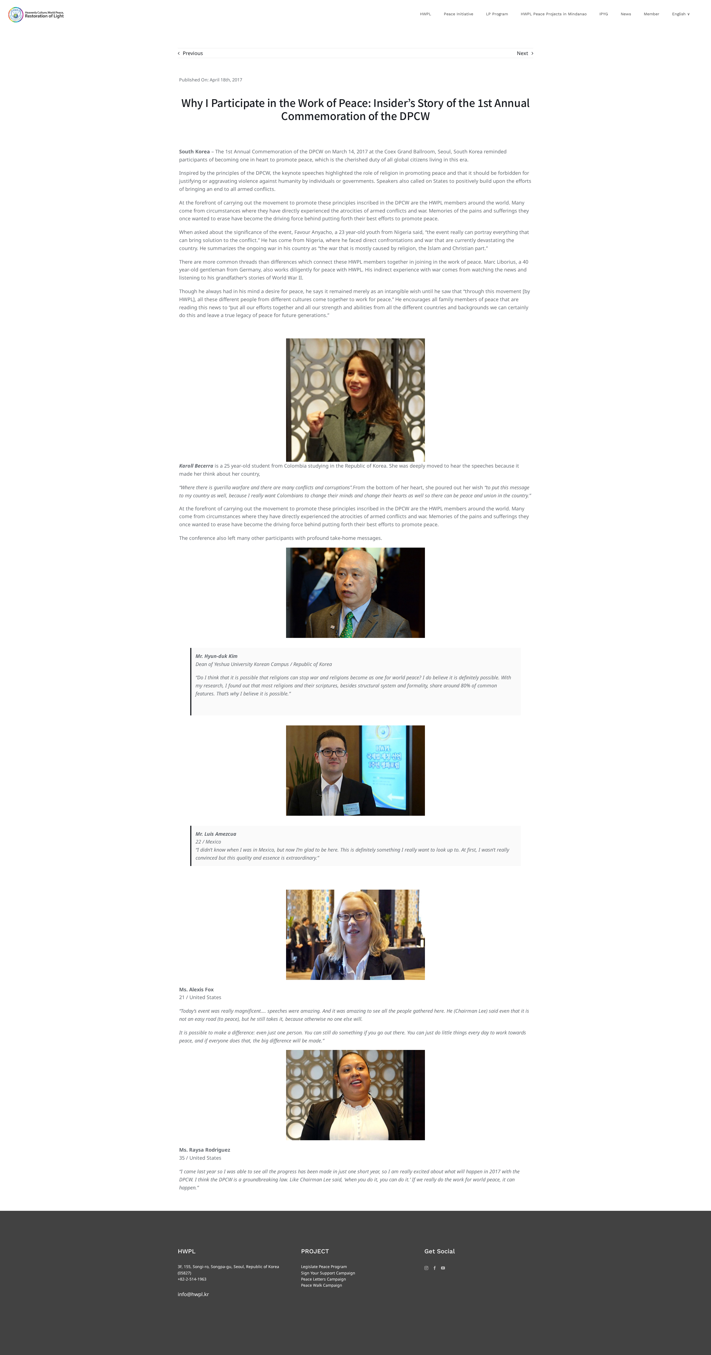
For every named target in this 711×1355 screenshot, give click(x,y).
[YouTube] (443, 1268)
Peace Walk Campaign (321, 1285)
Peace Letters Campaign (323, 1279)
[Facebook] (435, 1268)
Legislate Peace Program (324, 1266)
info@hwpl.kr (193, 1294)
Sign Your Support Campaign (328, 1273)
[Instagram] (426, 1268)
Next (522, 53)
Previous (193, 53)
